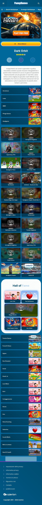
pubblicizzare (10, 489)
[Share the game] (9, 60)
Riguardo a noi (11, 481)
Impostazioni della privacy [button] (14, 466)
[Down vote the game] (21, 60)
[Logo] (21, 3)
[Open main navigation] (3, 3)
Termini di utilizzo (12, 478)
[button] (38, 3)
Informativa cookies (12, 474)
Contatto (9, 485)
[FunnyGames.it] (2, 9)
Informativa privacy (12, 470)
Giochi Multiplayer (12, 9)
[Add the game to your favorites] (37, 16)
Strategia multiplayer (28, 9)
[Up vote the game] (32, 60)
